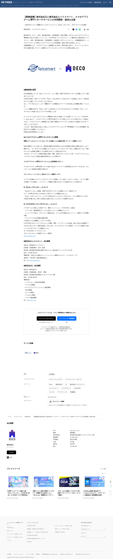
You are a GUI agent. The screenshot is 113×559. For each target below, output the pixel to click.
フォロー (11, 452)
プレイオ (51, 392)
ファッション (46, 5)
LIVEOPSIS (77, 388)
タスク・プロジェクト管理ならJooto (63, 525)
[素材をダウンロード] (84, 29)
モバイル (16, 5)
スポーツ (76, 5)
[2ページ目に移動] (103, 473)
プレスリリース (18, 416)
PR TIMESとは (10, 527)
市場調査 (72, 392)
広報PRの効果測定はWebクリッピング (36, 538)
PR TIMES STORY (31, 525)
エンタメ (29, 5)
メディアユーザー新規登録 (67, 318)
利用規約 (38, 554)
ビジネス (64, 5)
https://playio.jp (52, 397)
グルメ (71, 5)
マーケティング (62, 392)
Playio (51, 384)
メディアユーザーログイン (46, 318)
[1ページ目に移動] (102, 473)
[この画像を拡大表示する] (31, 352)
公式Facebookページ (86, 525)
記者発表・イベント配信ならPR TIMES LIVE (37, 532)
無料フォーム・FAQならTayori (62, 529)
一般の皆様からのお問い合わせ (82, 554)
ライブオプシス (66, 388)
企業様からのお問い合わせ (66, 554)
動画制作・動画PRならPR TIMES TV (35, 529)
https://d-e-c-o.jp (31, 300)
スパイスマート (53, 388)
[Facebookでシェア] (76, 29)
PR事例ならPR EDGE (60, 532)
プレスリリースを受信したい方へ (15, 534)
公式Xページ (84, 533)
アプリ (23, 5)
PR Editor (29, 541)
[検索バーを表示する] (110, 2)
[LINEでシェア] (79, 29)
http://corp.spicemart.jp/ (33, 260)
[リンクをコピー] (87, 29)
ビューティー (37, 5)
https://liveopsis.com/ (29, 236)
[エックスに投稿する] (73, 29)
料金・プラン (10, 531)
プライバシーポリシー (18, 554)
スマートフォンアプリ (55, 379)
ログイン (105, 2)
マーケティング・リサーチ (73, 379)
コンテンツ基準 (30, 554)
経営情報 (51, 374)
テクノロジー (9, 5)
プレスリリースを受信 (86, 2)
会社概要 (9, 554)
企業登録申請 (97, 2)
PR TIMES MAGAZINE (32, 535)
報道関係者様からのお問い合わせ (50, 554)
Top (2, 5)
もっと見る (103, 468)
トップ (9, 416)
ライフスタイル (56, 5)
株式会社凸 (59, 384)
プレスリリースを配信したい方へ (15, 537)
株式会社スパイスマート (77, 384)
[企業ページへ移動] (12, 435)
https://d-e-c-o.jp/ (74, 430)
